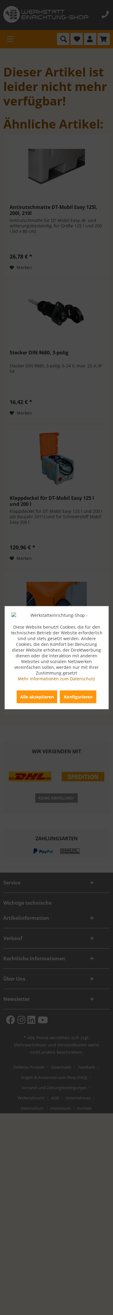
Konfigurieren (78, 696)
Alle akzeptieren (37, 696)
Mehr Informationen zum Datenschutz (56, 678)
